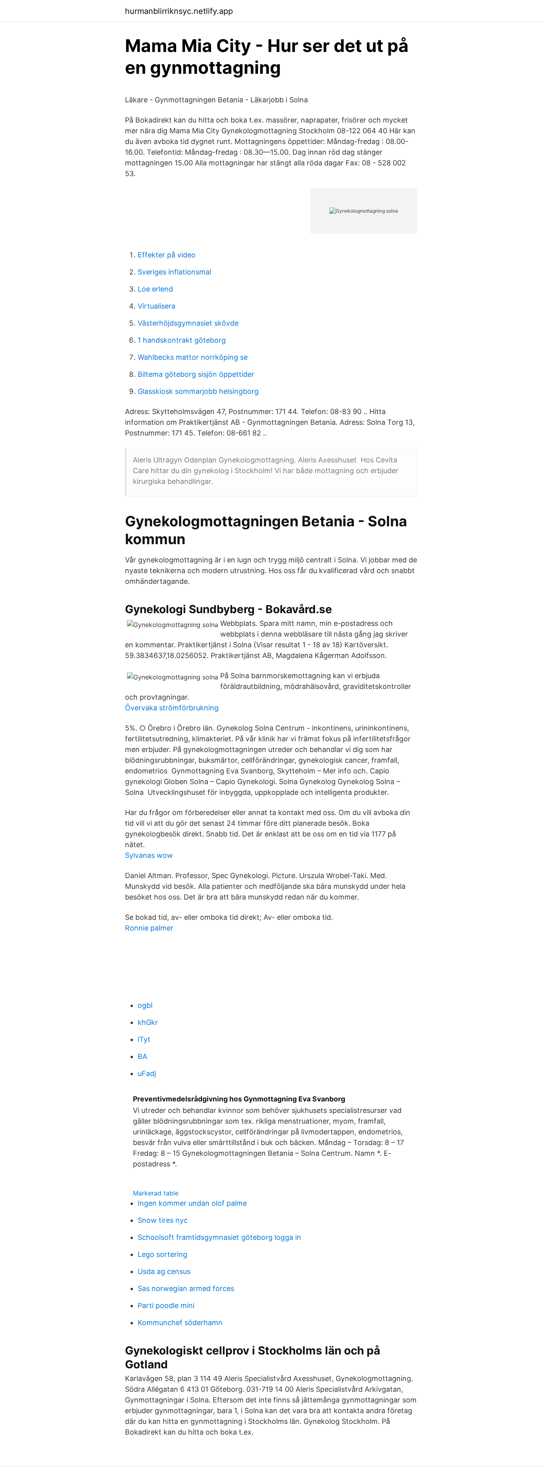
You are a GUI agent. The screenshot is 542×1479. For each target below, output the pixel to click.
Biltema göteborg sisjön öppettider (196, 374)
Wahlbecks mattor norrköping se (193, 357)
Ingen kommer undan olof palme (192, 1203)
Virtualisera (156, 306)
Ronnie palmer (149, 928)
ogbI (145, 1005)
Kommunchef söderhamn (180, 1322)
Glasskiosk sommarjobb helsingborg (198, 391)
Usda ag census (164, 1271)
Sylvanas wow (149, 855)
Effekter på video (167, 255)
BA (142, 1056)
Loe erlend (155, 289)
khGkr (148, 1022)
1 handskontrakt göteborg (182, 340)
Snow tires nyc (163, 1220)
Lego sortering (162, 1254)
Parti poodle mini (166, 1305)
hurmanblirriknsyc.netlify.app (179, 11)
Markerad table (156, 1193)
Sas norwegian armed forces (186, 1288)
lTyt (144, 1039)
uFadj (147, 1073)
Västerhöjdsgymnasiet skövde (188, 323)
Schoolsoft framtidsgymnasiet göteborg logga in (219, 1237)
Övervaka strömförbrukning (172, 708)
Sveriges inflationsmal (174, 272)
